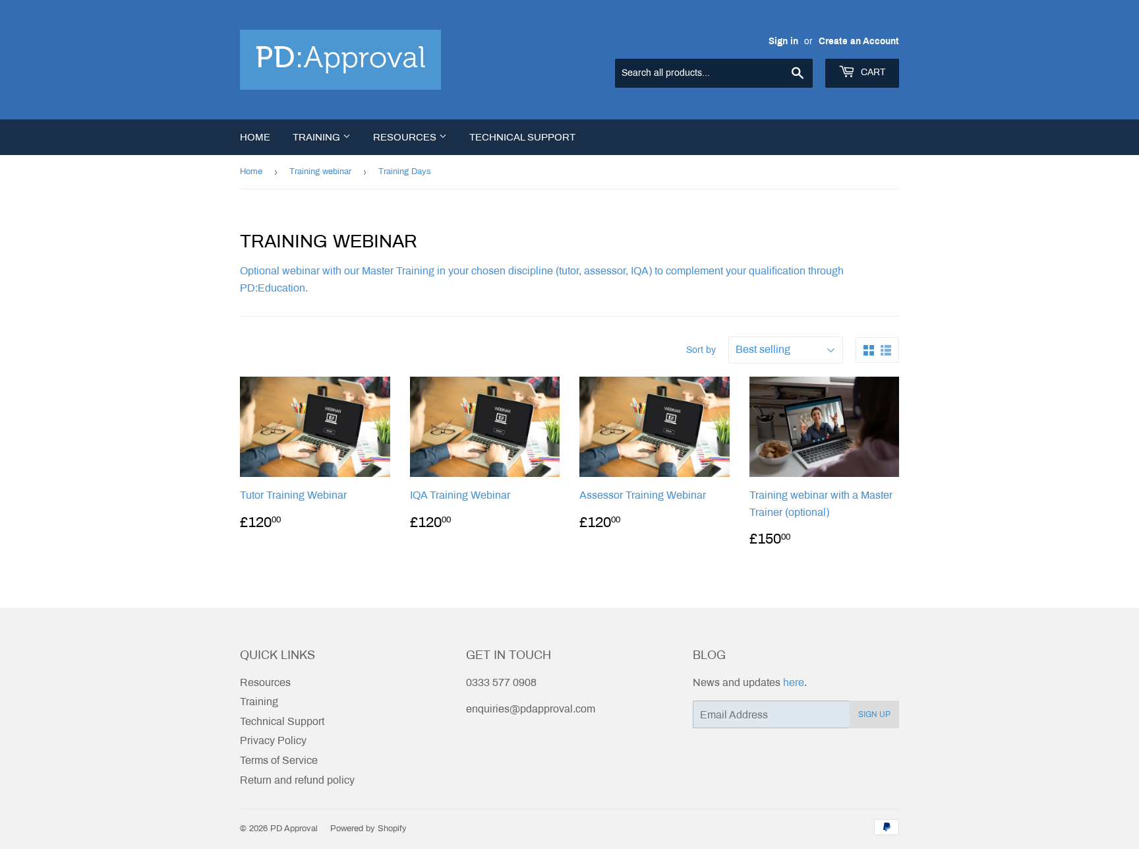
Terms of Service (279, 760)
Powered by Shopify (368, 828)
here (793, 682)
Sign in (783, 41)
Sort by (701, 350)
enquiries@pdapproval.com (530, 708)
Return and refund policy (297, 780)
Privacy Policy (273, 740)
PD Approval (294, 828)
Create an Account (859, 41)
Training (318, 137)
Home (255, 137)
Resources (406, 137)
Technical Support (522, 137)
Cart (872, 72)
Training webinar (320, 171)
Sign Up (874, 714)
